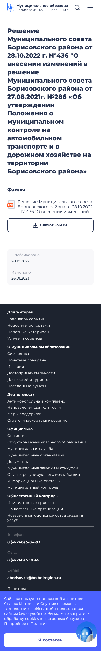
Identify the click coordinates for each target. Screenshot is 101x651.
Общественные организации (35, 509)
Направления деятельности (34, 407)
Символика (18, 353)
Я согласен (50, 640)
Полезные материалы (28, 332)
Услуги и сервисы (24, 338)
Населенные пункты (26, 386)
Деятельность (20, 394)
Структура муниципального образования (46, 442)
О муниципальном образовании (39, 347)
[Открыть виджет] (86, 631)
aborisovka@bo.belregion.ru (34, 578)
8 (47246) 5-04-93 (23, 542)
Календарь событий (26, 319)
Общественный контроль (32, 496)
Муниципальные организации (36, 455)
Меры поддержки (24, 414)
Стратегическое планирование (37, 420)
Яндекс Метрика (20, 603)
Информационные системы (33, 481)
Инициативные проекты (30, 502)
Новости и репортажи (28, 325)
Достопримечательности (31, 373)
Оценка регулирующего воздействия (43, 474)
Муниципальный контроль (32, 487)
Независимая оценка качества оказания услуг (45, 517)
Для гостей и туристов (29, 379)
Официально (20, 429)
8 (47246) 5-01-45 (23, 560)
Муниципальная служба (30, 448)
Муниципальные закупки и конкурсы (42, 468)
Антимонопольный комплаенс (36, 401)
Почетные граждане (26, 360)
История (15, 366)
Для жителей (20, 312)
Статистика (18, 435)
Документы (18, 461)
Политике (40, 623)
